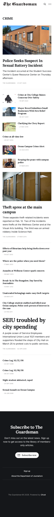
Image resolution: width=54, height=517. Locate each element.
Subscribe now (29, 455)
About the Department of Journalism (27, 476)
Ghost (43, 495)
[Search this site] (45, 4)
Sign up (27, 471)
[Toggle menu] (50, 4)
